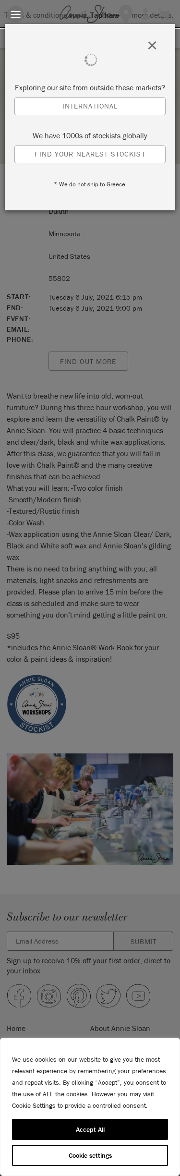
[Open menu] (15, 14)
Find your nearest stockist (90, 153)
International (90, 105)
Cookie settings (90, 1155)
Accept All (90, 1129)
